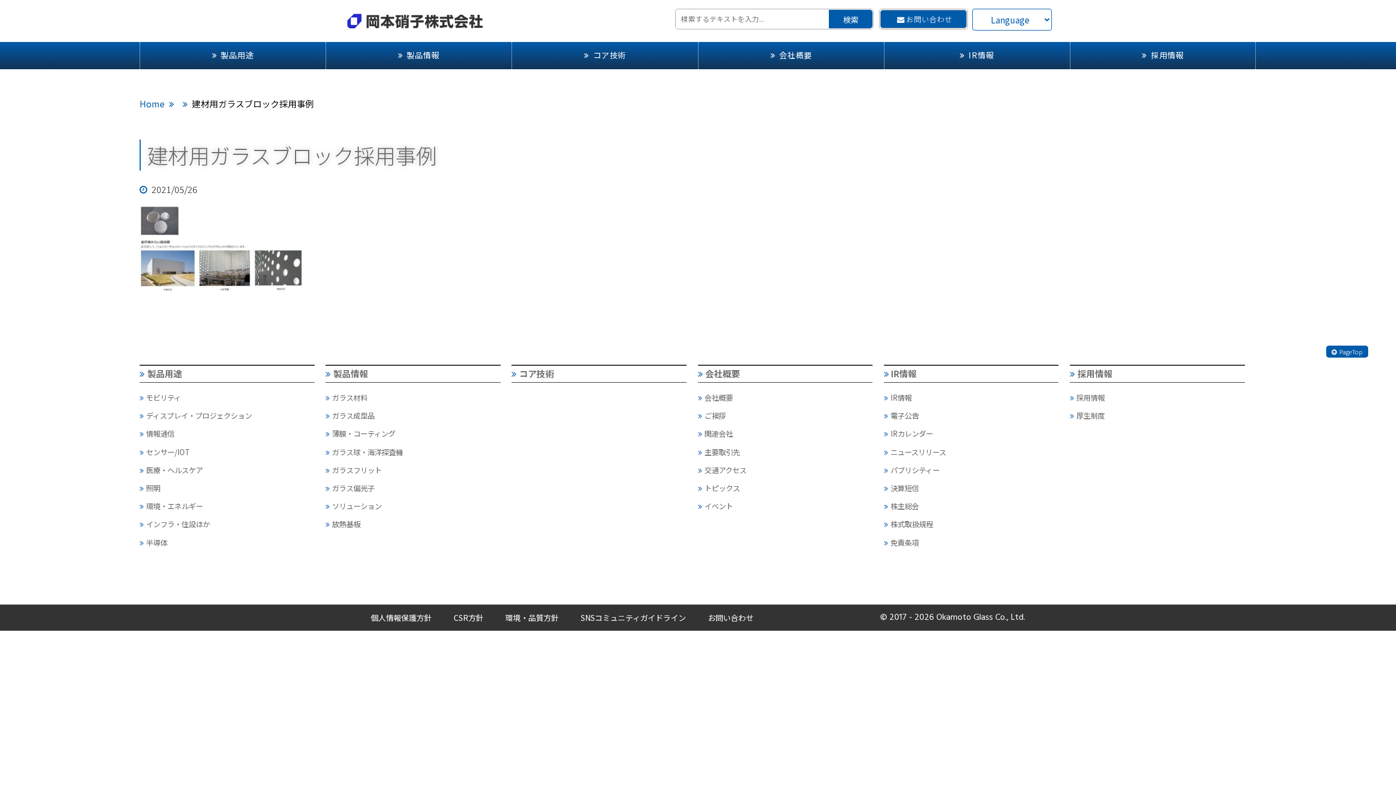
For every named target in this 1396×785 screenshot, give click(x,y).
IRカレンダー (911, 433)
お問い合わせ (929, 19)
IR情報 (981, 55)
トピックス (722, 487)
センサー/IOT (168, 451)
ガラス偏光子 (353, 487)
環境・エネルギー (174, 505)
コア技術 (609, 55)
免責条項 (904, 542)
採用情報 (1167, 55)
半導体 (156, 542)
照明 (153, 487)
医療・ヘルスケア (174, 469)
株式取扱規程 (911, 523)
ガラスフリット (357, 469)
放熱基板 (346, 523)
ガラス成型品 (353, 415)
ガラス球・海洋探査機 (367, 451)
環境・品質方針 (532, 617)
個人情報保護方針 (401, 617)
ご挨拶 (715, 415)
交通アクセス (726, 469)
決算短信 (904, 487)
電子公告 (904, 415)
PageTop (1351, 351)
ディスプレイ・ (199, 415)
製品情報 (423, 55)
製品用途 (237, 55)
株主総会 (904, 505)
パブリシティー (915, 469)
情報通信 (160, 433)
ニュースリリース (918, 451)
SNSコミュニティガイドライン (633, 617)
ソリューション (357, 505)
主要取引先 (722, 451)
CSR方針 (469, 617)
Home (152, 103)
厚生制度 (1090, 415)
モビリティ (163, 397)
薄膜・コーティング (363, 433)
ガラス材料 (350, 397)
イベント (719, 505)
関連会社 (719, 433)
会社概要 (795, 55)
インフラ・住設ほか (178, 523)
